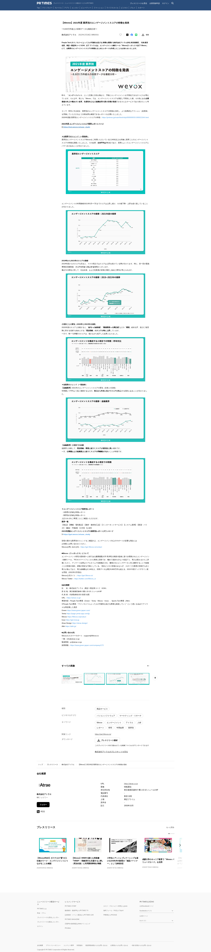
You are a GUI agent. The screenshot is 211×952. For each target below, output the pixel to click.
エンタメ (75, 7)
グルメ (132, 7)
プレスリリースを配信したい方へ (48, 922)
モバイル (58, 7)
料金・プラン (41, 913)
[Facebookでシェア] (132, 35)
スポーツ (141, 7)
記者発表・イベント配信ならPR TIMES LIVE (79, 915)
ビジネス (124, 7)
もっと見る (170, 827)
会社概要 (40, 945)
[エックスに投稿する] (127, 35)
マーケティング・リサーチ (130, 716)
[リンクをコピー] (147, 35)
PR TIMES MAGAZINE (72, 919)
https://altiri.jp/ (70, 626)
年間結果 (120, 728)
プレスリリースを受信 (138, 3)
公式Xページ (144, 916)
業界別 (131, 728)
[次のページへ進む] (155, 677)
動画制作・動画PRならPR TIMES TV (76, 910)
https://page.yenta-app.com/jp (78, 614)
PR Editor (68, 928)
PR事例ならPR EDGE (110, 915)
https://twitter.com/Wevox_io (85, 579)
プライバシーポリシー (53, 945)
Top (38, 7)
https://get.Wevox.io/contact (91, 547)
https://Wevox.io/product (76, 617)
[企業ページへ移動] (44, 786)
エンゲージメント (114, 722)
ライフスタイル (112, 7)
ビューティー (86, 7)
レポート (100, 728)
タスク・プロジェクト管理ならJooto (115, 906)
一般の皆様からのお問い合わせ (141, 945)
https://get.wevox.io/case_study (76, 127)
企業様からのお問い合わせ (119, 945)
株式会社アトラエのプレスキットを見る (111, 752)
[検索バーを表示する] (172, 3)
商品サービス (102, 709)
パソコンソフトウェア (106, 716)
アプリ (66, 7)
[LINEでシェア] (136, 35)
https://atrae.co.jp (131, 784)
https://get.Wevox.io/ (85, 575)
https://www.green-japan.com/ (78, 610)
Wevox (99, 722)
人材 (139, 722)
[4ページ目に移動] (172, 833)
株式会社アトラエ (68, 764)
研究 (110, 728)
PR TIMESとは (42, 909)
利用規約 (80, 945)
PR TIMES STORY (70, 906)
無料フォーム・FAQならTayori (113, 910)
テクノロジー (47, 7)
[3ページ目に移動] (171, 833)
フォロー (43, 805)
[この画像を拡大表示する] (72, 679)
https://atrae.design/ (80, 623)
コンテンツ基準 (68, 945)
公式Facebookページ (146, 906)
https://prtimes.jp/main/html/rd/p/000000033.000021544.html (125, 117)
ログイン (165, 3)
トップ (40, 764)
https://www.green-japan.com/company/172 (87, 645)
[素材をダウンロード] (143, 35)
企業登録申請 (154, 3)
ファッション (99, 7)
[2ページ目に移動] (170, 833)
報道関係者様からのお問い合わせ (96, 945)
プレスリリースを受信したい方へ (48, 917)
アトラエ (129, 722)
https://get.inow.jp (72, 620)
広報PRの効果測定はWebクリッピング (77, 924)
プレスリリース (52, 764)
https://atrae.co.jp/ (74, 598)
